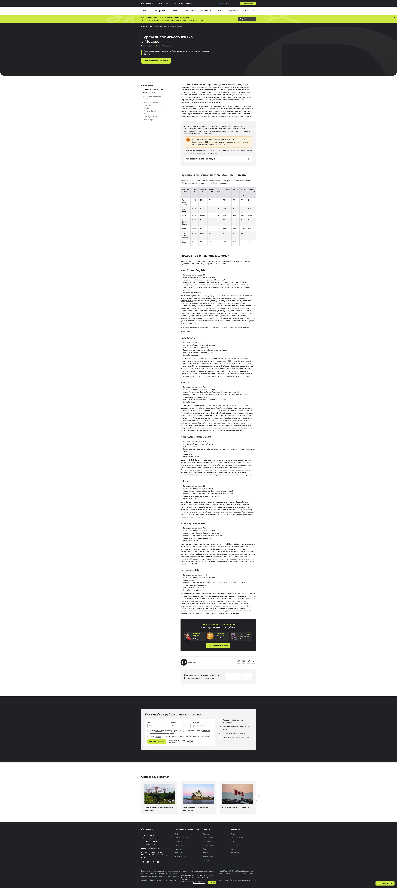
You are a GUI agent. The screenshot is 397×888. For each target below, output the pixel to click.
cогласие (158, 736)
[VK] (243, 661)
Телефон (173, 722)
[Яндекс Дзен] (147, 861)
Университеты (160, 11)
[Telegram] (248, 661)
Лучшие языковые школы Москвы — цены (153, 91)
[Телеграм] (143, 861)
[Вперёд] (256, 798)
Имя (148, 722)
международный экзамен (210, 102)
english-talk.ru (195, 456)
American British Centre (153, 111)
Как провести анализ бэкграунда (201, 159)
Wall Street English (151, 102)
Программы (189, 11)
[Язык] (221, 3)
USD (227, 3)
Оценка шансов (177, 3)
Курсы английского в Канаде (235, 807)
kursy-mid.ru (195, 540)
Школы (175, 11)
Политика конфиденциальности (243, 880)
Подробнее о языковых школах (152, 97)
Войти (235, 3)
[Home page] (147, 3)
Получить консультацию (218, 645)
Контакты (189, 3)
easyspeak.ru (195, 355)
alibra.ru (193, 498)
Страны (145, 11)
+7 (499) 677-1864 (149, 842)
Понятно (212, 882)
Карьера (232, 11)
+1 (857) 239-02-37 (149, 835)
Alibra (146, 114)
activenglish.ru (195, 590)
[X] (253, 661)
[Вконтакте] (152, 861)
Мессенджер (196, 722)
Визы (244, 11)
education (151, 848)
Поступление (206, 11)
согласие (158, 731)
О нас (158, 3)
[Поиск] (254, 10)
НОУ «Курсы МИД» (151, 117)
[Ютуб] (157, 861)
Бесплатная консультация (156, 61)
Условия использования (218, 880)
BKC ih (146, 108)
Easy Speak (148, 105)
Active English (149, 120)
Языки (220, 11)
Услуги (167, 3)
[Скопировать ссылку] (238, 661)
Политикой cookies (199, 883)
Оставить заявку (247, 3)
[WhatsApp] (192, 741)
